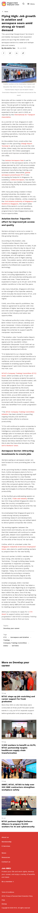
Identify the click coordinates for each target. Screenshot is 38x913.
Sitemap (4, 904)
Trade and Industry (19, 499)
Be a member (7, 881)
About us (5, 837)
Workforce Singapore (10, 204)
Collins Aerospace (17, 180)
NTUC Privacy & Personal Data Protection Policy (17, 896)
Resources (6, 857)
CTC (5, 637)
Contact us (6, 862)
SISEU (5, 646)
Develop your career (11, 628)
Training (6, 640)
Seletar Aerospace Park (14, 160)
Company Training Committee (15, 643)
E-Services (6, 846)
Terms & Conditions (8, 892)
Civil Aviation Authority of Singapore (19, 201)
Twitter (11, 53)
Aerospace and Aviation (19, 637)
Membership (6, 842)
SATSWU (15, 646)
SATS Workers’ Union (10, 446)
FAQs (3, 900)
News (6, 11)
